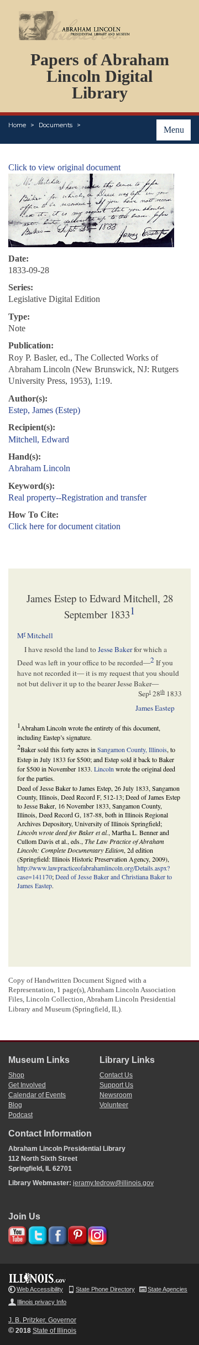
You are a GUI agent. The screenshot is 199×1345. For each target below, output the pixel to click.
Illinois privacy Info (41, 1302)
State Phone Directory (105, 1289)
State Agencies (167, 1289)
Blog (15, 1105)
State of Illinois (54, 1330)
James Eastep (155, 708)
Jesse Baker (115, 649)
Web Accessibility (40, 1289)
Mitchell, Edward (38, 439)
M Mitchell (35, 635)
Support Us (116, 1085)
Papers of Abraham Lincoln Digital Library (99, 76)
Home (17, 125)
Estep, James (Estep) (44, 410)
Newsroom (116, 1095)
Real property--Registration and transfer (77, 497)
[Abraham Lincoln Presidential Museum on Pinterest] (76, 1234)
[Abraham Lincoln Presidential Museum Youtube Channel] (16, 1234)
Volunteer (114, 1105)
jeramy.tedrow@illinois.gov (113, 1183)
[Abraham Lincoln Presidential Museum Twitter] (36, 1234)
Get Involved (27, 1085)
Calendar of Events (37, 1095)
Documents (55, 125)
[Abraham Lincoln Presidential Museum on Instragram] (96, 1234)
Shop (16, 1075)
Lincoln (104, 768)
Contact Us (116, 1075)
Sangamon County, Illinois (132, 749)
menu (174, 129)
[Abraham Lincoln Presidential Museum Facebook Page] (56, 1234)
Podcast (20, 1115)
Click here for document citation (64, 526)
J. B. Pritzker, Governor (42, 1320)
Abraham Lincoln (39, 468)
